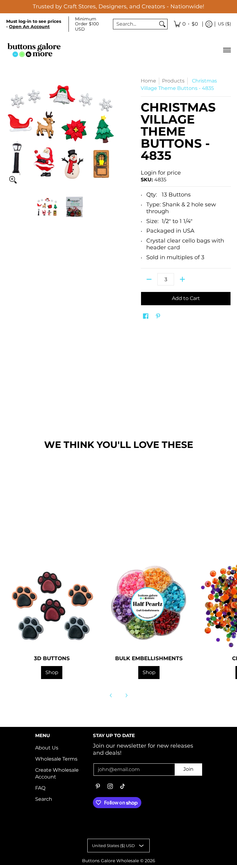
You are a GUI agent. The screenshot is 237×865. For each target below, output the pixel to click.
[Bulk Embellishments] (148, 604)
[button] (145, 316)
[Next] (126, 695)
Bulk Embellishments (149, 658)
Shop (51, 672)
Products (173, 81)
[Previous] (111, 695)
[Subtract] (149, 279)
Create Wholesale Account (57, 773)
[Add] (182, 279)
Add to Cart (186, 298)
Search (43, 799)
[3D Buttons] (51, 604)
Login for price (161, 172)
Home (148, 81)
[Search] (162, 24)
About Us (46, 748)
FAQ (40, 788)
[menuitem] (186, 24)
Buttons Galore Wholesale (110, 860)
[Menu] (226, 50)
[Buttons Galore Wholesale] (34, 50)
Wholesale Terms (56, 759)
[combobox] (135, 24)
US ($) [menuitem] (224, 23)
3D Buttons (52, 658)
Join (188, 769)
